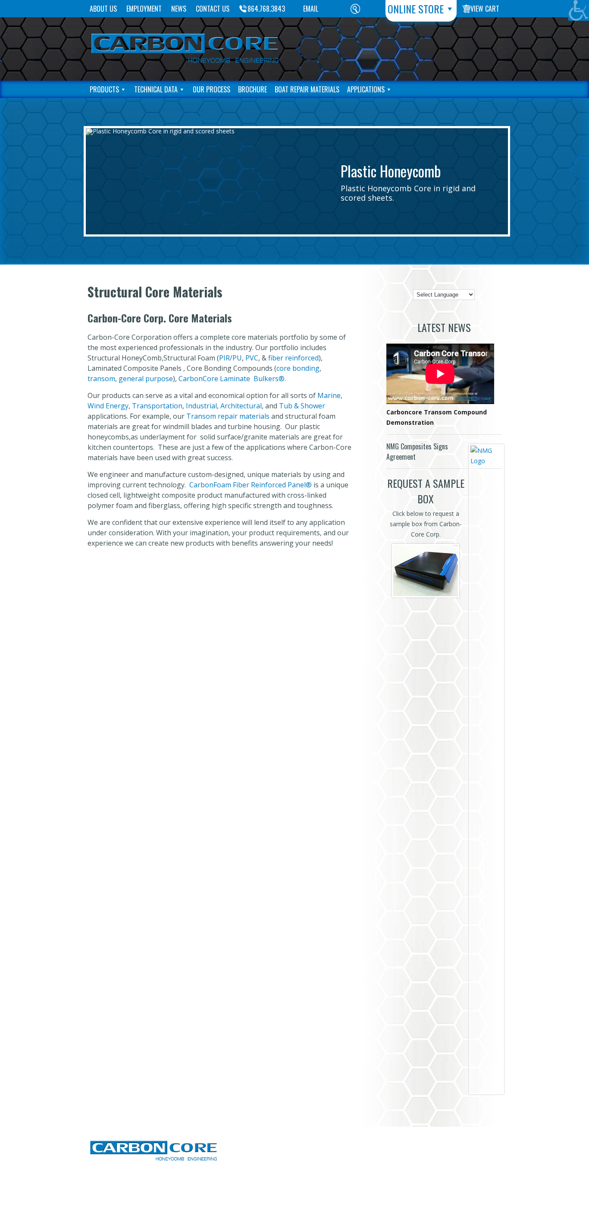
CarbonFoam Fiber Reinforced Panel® (250, 485)
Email (310, 8)
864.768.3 (374, 1139)
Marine (329, 395)
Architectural (241, 406)
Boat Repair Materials (307, 89)
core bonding (298, 368)
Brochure (252, 89)
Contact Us (212, 8)
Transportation (157, 406)
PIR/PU (230, 358)
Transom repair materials (227, 416)
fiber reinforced (293, 358)
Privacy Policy (470, 1154)
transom (101, 378)
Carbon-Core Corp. (276, 1180)
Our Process (211, 89)
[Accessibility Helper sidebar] (578, 10)
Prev (84, 182)
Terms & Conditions (459, 1143)
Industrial (201, 406)
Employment (144, 8)
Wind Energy (108, 406)
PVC (251, 358)
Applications (366, 89)
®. (282, 378)
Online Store (416, 8)
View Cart (484, 8)
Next (509, 182)
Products (104, 89)
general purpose (146, 378)
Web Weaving (370, 1180)
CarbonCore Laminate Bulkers (229, 378)
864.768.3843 (266, 8)
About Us (103, 8)
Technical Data (156, 89)
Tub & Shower (301, 406)
